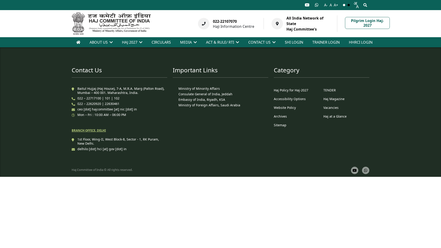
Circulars (161, 42)
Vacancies (331, 107)
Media (186, 42)
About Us (99, 42)
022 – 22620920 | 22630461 (98, 103)
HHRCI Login (361, 42)
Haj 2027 (129, 42)
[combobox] (356, 5)
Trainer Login (326, 42)
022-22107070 (225, 21)
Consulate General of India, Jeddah (205, 94)
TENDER (329, 90)
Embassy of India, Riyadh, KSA (201, 99)
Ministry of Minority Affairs (199, 88)
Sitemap (280, 125)
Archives (280, 116)
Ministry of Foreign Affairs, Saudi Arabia (209, 105)
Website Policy (285, 107)
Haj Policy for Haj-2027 (291, 90)
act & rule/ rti (220, 42)
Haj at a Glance (335, 116)
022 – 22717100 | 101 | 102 (98, 98)
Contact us (259, 42)
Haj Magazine (334, 99)
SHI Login (294, 42)
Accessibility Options (290, 99)
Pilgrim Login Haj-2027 (367, 23)
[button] (356, 5)
